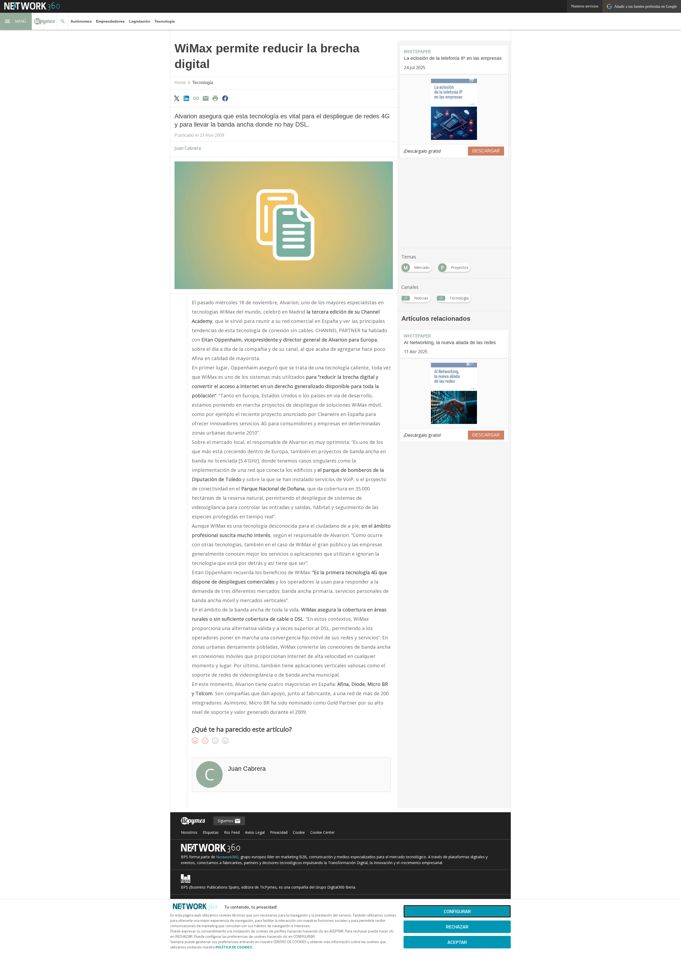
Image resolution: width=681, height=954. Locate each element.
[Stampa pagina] (215, 98)
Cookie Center (322, 832)
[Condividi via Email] (205, 98)
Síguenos (226, 820)
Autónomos (81, 21)
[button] (16, 21)
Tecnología (165, 21)
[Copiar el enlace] (196, 98)
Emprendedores (110, 21)
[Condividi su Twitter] (176, 98)
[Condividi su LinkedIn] (186, 98)
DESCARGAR (486, 151)
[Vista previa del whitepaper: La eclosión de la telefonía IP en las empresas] (454, 109)
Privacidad (279, 832)
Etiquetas (211, 832)
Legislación (139, 21)
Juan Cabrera (188, 148)
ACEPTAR (457, 942)
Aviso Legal (255, 832)
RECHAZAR (457, 926)
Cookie (299, 832)
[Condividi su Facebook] (225, 98)
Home (180, 82)
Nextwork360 (227, 857)
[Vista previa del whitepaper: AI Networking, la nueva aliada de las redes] (454, 393)
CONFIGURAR (457, 911)
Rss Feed (232, 832)
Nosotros (189, 832)
